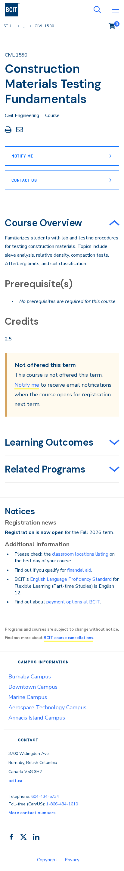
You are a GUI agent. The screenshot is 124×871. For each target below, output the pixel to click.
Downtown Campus (32, 687)
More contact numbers (31, 813)
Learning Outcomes (49, 442)
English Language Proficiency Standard (71, 579)
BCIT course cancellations (68, 638)
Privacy (72, 860)
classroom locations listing (80, 554)
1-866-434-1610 (62, 804)
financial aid (79, 570)
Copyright (47, 860)
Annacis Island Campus (36, 717)
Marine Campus (27, 697)
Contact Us (24, 180)
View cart (116, 24)
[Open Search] (97, 9)
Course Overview (43, 223)
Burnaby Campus (29, 676)
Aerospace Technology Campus (47, 707)
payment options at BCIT (73, 602)
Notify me (26, 384)
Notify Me (22, 156)
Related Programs (45, 469)
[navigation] (14, 10)
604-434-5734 (45, 796)
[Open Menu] (115, 9)
